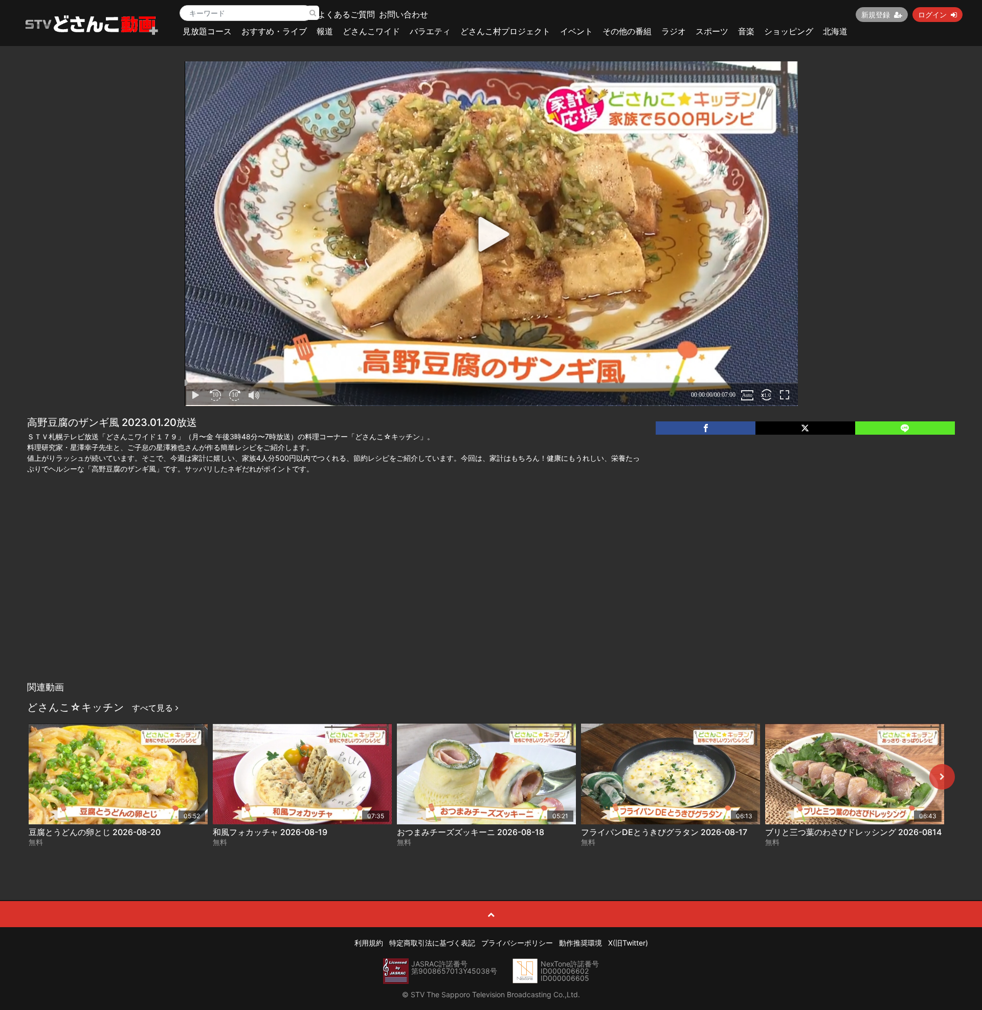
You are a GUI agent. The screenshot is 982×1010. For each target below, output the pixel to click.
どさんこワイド (371, 31)
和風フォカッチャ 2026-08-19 (270, 832)
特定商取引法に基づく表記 (432, 942)
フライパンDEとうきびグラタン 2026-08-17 (664, 832)
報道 (325, 31)
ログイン (932, 14)
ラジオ (673, 31)
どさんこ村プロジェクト (505, 31)
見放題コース (207, 31)
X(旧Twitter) (628, 942)
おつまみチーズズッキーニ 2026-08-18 (470, 832)
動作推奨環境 (580, 942)
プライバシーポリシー (517, 942)
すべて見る (153, 708)
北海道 (835, 31)
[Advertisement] (491, 599)
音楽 (746, 31)
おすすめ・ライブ (274, 31)
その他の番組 (627, 31)
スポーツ (712, 31)
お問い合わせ (403, 14)
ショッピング (788, 31)
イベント (576, 31)
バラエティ (430, 31)
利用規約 (368, 942)
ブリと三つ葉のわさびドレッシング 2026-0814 (853, 832)
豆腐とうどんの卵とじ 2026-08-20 (95, 832)
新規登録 (875, 14)
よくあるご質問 (346, 14)
